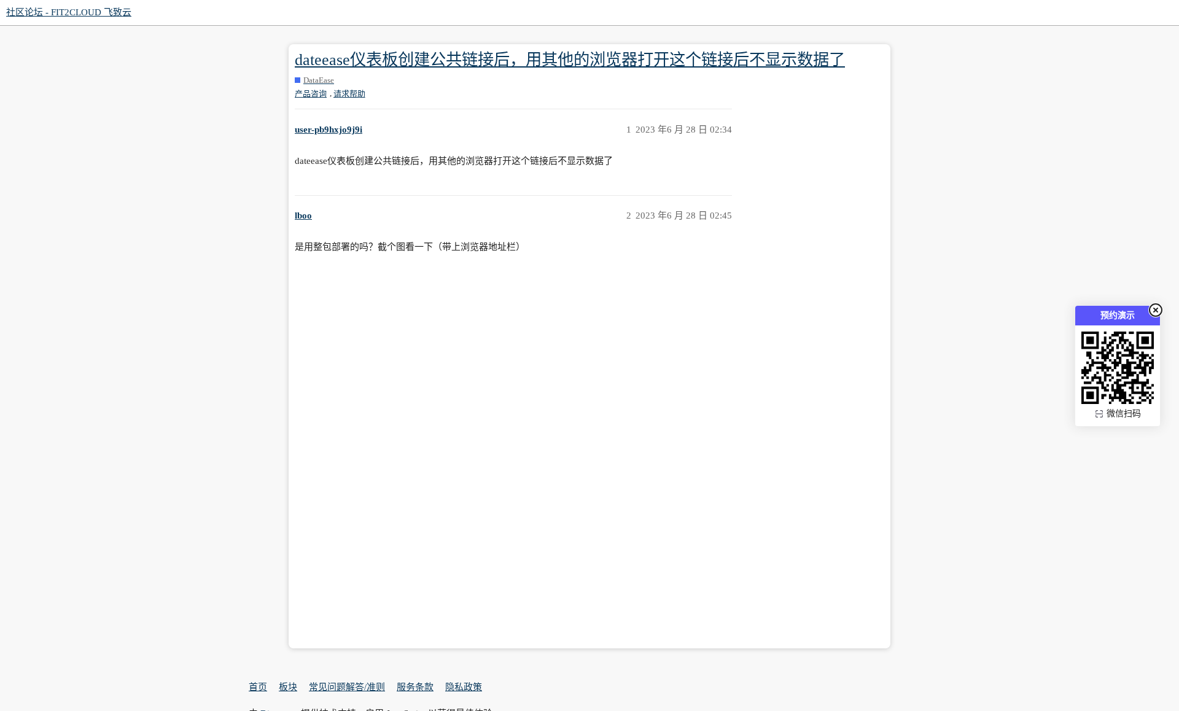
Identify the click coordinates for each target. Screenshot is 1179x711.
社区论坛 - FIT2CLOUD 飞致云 (68, 12)
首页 (258, 687)
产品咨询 (311, 93)
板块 (288, 687)
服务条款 (415, 687)
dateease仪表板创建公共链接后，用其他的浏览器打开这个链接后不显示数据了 (570, 60)
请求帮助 (349, 93)
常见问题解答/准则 (347, 687)
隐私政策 (463, 687)
